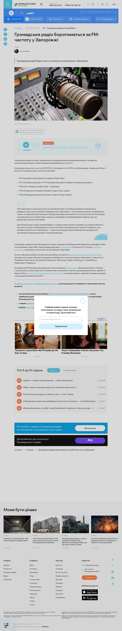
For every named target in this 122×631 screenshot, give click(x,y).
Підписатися (61, 326)
